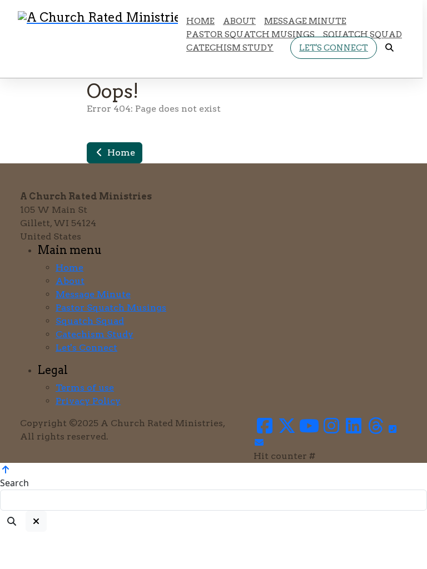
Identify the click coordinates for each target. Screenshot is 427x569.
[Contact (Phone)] (392, 429)
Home (120, 152)
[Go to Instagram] (331, 429)
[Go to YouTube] (309, 429)
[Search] (11, 521)
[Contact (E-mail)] (259, 442)
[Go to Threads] (376, 429)
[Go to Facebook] (265, 429)
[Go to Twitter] (287, 429)
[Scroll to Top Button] (5, 469)
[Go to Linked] (353, 429)
